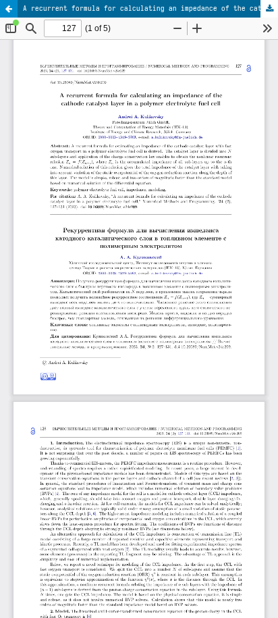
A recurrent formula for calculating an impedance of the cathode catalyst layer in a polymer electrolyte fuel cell (150, 8)
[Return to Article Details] (9, 9)
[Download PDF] (269, 9)
